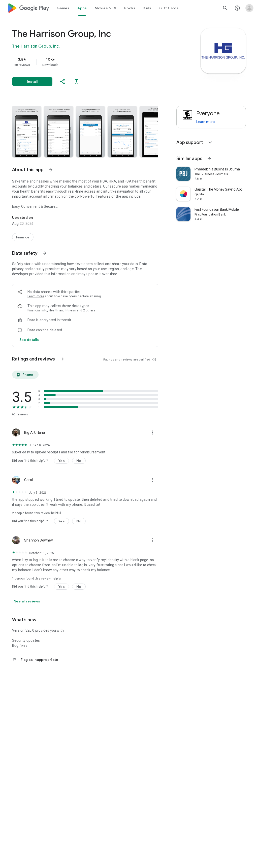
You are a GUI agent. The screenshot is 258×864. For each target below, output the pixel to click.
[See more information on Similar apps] (209, 159)
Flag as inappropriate (35, 659)
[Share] (62, 82)
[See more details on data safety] (29, 340)
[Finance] (23, 237)
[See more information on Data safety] (45, 253)
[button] (26, 131)
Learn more (35, 296)
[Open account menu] (249, 8)
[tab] (63, 8)
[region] (92, 61)
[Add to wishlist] (77, 82)
